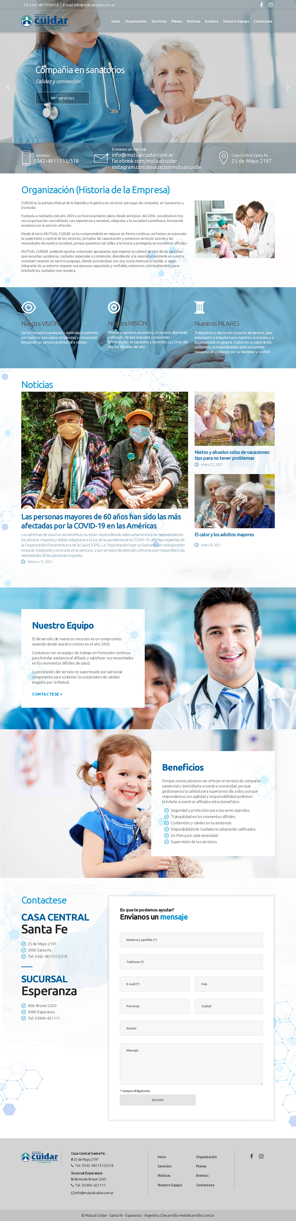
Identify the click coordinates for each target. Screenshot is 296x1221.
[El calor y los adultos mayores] (235, 501)
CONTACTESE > (47, 694)
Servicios (159, 21)
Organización (136, 21)
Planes (176, 21)
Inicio (115, 21)
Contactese (263, 21)
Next (288, 87)
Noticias (193, 21)
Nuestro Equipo (236, 21)
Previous (8, 87)
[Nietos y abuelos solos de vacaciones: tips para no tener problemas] (235, 419)
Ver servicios (62, 98)
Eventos (211, 21)
